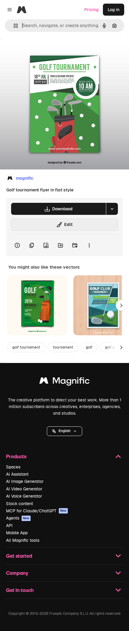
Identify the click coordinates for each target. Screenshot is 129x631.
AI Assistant (17, 474)
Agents (17, 518)
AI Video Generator (24, 489)
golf (89, 347)
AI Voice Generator (24, 496)
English (64, 430)
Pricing (91, 9)
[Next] (121, 305)
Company (17, 573)
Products (16, 456)
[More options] (89, 245)
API (9, 525)
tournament (63, 347)
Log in (113, 9)
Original (38, 51)
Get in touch (20, 590)
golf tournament (26, 347)
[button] (64, 431)
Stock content (19, 503)
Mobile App (17, 532)
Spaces (13, 467)
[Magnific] (64, 382)
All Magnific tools (22, 540)
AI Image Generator (25, 481)
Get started (19, 556)
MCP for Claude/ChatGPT (36, 511)
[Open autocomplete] (13, 25)
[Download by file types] (112, 209)
